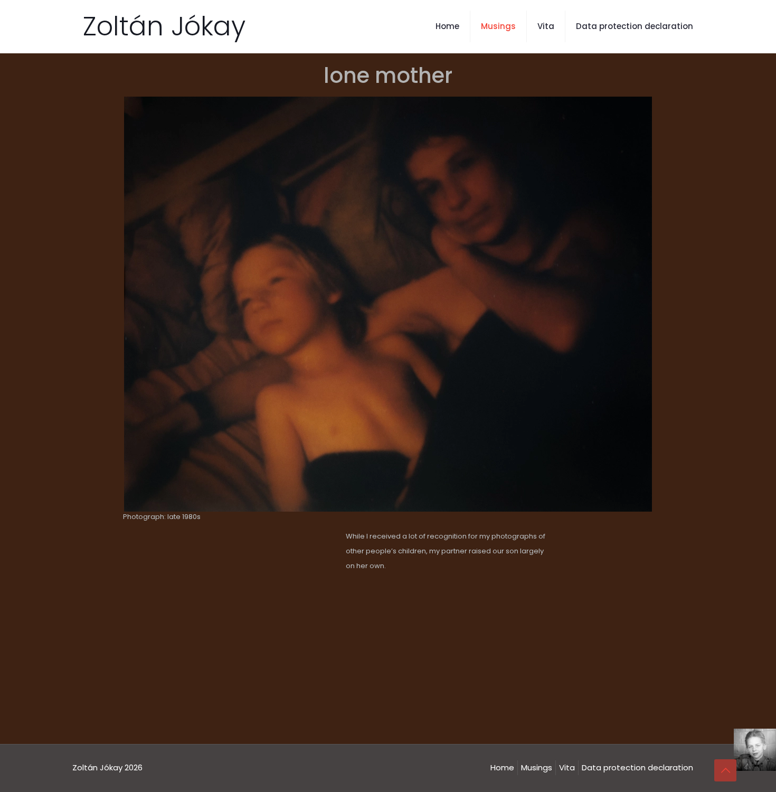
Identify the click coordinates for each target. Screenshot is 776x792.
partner (388, 687)
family (356, 687)
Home (502, 767)
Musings (536, 767)
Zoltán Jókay (164, 26)
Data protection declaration (637, 767)
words (419, 687)
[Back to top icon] (725, 770)
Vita (567, 767)
